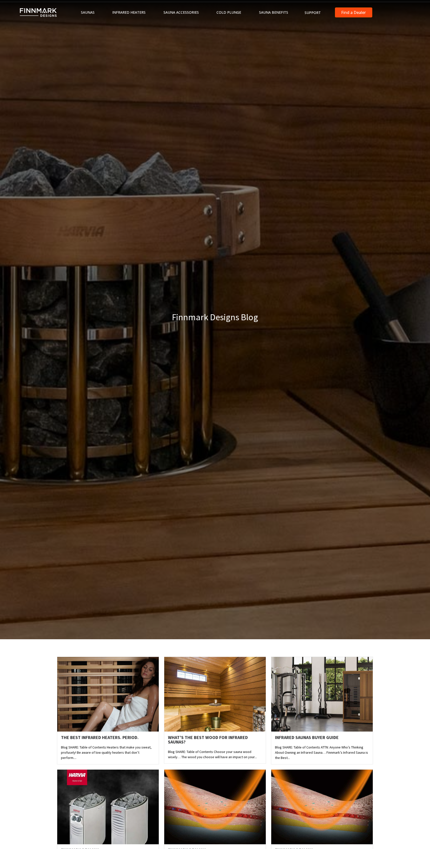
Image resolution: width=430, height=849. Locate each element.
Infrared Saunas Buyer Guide (307, 737)
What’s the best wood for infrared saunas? (208, 740)
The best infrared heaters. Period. (100, 737)
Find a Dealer (353, 12)
